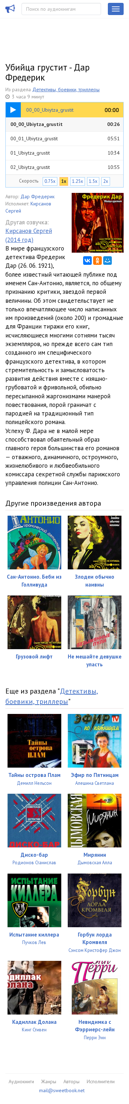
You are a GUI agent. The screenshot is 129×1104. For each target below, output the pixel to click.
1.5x (93, 181)
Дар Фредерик (37, 196)
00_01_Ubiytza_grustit (65, 138)
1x (63, 181)
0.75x (50, 181)
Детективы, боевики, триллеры (66, 89)
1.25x (77, 181)
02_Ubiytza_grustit (65, 167)
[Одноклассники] (97, 260)
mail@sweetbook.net (62, 1090)
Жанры (48, 1081)
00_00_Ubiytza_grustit (65, 124)
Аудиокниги (21, 1081)
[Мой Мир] (107, 260)
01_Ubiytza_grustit (65, 153)
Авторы (71, 1081)
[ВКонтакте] (87, 260)
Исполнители (101, 1081)
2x (105, 181)
